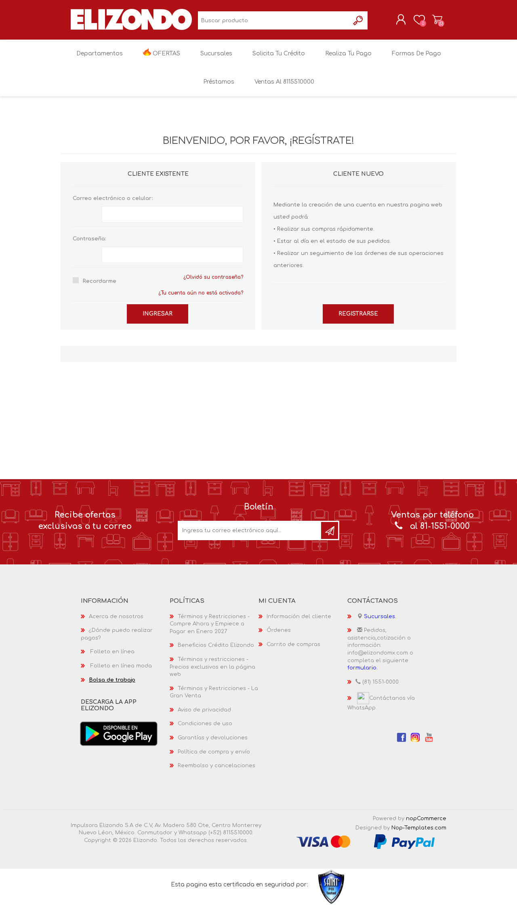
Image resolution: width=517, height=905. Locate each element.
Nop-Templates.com (418, 828)
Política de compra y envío (214, 752)
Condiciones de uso (205, 723)
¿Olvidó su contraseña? (213, 277)
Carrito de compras (437, 20)
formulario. (362, 668)
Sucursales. (380, 616)
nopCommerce (426, 818)
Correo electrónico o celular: (113, 198)
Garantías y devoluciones (213, 738)
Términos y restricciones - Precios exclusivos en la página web (212, 667)
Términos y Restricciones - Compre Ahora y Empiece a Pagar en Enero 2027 (210, 624)
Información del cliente (299, 616)
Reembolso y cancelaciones (216, 765)
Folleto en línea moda (121, 666)
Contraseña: (89, 239)
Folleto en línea (112, 652)
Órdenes (279, 630)
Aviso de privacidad (204, 710)
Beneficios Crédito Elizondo (216, 645)
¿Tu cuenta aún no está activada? (200, 293)
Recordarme (99, 281)
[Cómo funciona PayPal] (404, 841)
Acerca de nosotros (116, 616)
